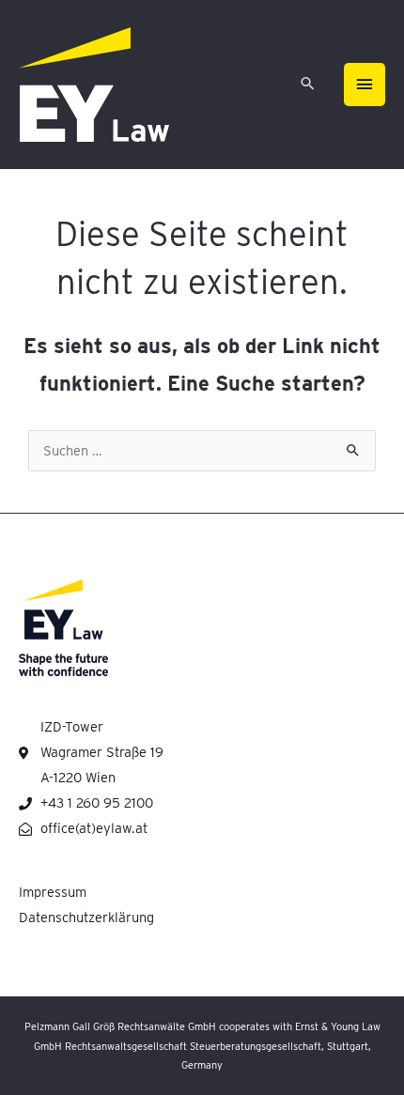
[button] (308, 85)
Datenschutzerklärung (86, 917)
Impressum (52, 892)
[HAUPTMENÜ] (364, 84)
